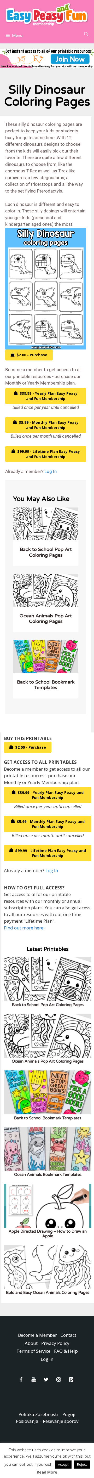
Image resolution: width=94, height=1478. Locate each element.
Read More (47, 1472)
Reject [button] (82, 1464)
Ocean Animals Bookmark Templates (47, 1174)
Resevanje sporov (60, 1421)
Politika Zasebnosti (38, 1414)
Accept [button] (63, 1464)
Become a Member (37, 1335)
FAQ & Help (66, 1351)
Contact (68, 1335)
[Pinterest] (71, 1379)
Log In (50, 471)
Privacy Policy (55, 1343)
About (31, 1343)
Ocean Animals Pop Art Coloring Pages (46, 618)
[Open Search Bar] (86, 34)
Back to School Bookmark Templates (46, 685)
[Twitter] (46, 1379)
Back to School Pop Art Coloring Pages (46, 552)
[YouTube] (33, 1379)
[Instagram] (58, 1379)
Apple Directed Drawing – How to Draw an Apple (48, 1233)
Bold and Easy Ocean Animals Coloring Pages (47, 1292)
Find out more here (23, 928)
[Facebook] (21, 1379)
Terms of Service (33, 1351)
